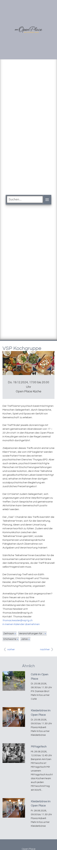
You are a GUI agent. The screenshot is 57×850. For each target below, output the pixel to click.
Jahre (24, 639)
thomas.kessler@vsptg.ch (18, 620)
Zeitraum (8, 633)
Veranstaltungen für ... (31, 633)
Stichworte (9, 639)
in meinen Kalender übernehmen (21, 624)
